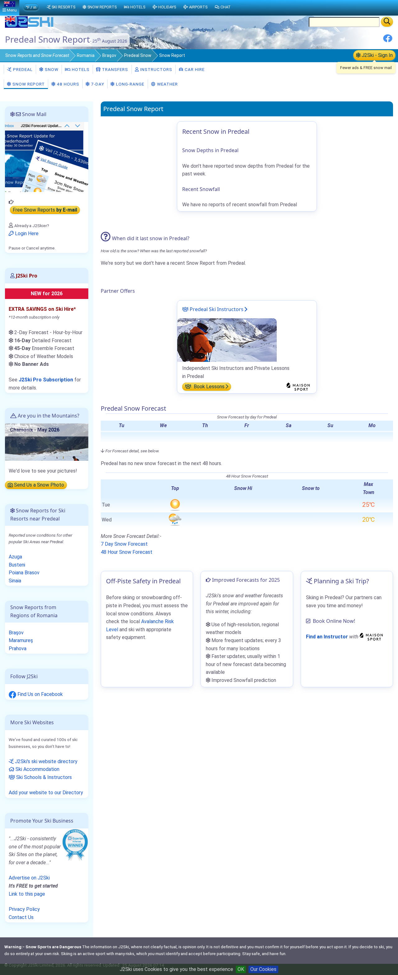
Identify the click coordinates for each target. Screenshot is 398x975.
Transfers (114, 69)
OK (241, 969)
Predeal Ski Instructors (215, 309)
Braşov (109, 55)
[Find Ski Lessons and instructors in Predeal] (227, 340)
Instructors (155, 69)
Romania (86, 55)
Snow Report (28, 84)
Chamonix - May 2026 (34, 430)
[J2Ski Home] (30, 26)
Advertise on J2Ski (29, 878)
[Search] (387, 22)
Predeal (22, 69)
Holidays (167, 7)
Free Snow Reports (45, 210)
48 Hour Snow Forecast (126, 552)
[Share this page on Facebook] (388, 40)
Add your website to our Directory (46, 792)
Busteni (17, 565)
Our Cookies (263, 969)
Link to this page (27, 894)
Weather (167, 84)
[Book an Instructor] (372, 636)
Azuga (15, 557)
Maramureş (21, 640)
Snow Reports (102, 7)
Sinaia (15, 581)
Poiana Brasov (24, 573)
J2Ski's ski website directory (45, 761)
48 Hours (67, 84)
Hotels (80, 69)
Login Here (26, 233)
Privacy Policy (24, 909)
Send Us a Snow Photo (38, 485)
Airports (198, 7)
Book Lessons (208, 387)
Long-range (129, 84)
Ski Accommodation (36, 769)
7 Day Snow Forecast (124, 544)
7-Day (97, 84)
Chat (225, 7)
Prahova (17, 648)
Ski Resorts (63, 7)
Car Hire (194, 69)
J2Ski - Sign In (376, 55)
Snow (37, 55)
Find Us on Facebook (39, 694)
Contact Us (21, 917)
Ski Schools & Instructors (43, 777)
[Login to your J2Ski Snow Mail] (46, 157)
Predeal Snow (137, 55)
